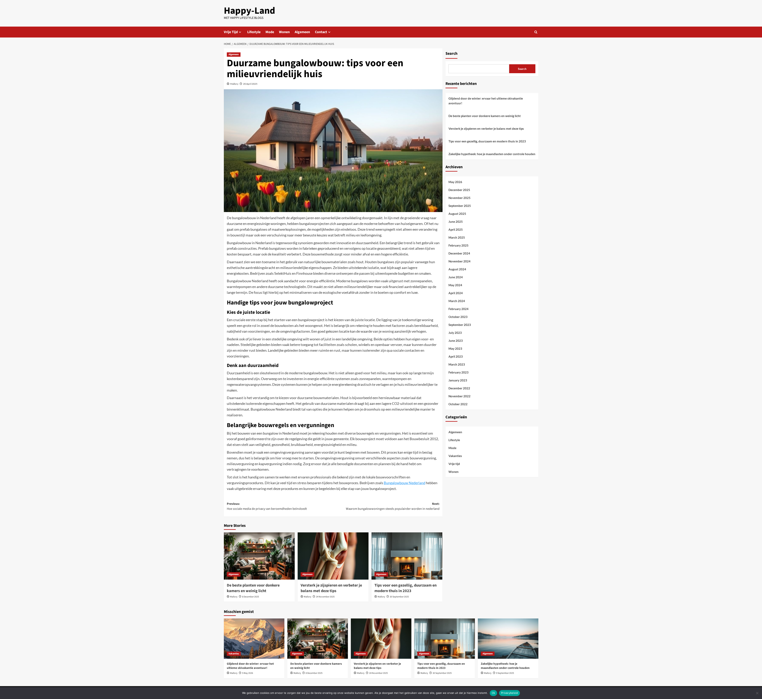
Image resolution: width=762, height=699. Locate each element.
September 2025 (459, 205)
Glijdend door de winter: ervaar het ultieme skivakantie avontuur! (485, 101)
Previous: (267, 506)
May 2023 (455, 348)
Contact (321, 32)
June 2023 (455, 340)
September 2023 (459, 324)
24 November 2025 (325, 596)
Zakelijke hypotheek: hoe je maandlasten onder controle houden (491, 154)
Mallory (234, 83)
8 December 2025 (250, 596)
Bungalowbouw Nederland (404, 483)
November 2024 (459, 261)
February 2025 (458, 245)
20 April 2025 (250, 83)
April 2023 (455, 356)
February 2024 (458, 309)
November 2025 (459, 198)
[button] (535, 32)
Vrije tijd (454, 463)
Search (451, 53)
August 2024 (457, 269)
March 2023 (456, 364)
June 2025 (455, 221)
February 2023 (458, 372)
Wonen (284, 32)
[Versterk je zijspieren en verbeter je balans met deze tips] (333, 556)
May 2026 (455, 182)
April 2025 (455, 229)
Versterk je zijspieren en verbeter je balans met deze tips (331, 588)
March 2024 (456, 301)
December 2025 (459, 190)
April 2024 (455, 293)
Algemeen (302, 32)
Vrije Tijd (231, 32)
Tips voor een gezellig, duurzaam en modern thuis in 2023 (405, 588)
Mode (270, 32)
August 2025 (457, 213)
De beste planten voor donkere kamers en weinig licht (253, 588)
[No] (757, 693)
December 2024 (459, 253)
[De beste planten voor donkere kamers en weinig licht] (259, 556)
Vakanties (455, 455)
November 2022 (459, 396)
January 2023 (457, 380)
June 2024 (455, 277)
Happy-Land (249, 10)
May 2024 (455, 285)
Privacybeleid (509, 692)
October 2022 (458, 404)
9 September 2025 (505, 673)
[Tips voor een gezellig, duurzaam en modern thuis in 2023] (406, 556)
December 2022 (459, 388)
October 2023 (458, 317)
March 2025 (456, 237)
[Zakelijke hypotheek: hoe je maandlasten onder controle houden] (508, 638)
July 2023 (455, 332)
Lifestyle (254, 32)
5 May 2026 (247, 673)
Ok (493, 692)
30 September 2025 (399, 596)
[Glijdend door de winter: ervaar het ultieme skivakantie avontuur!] (254, 638)
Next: (393, 506)
